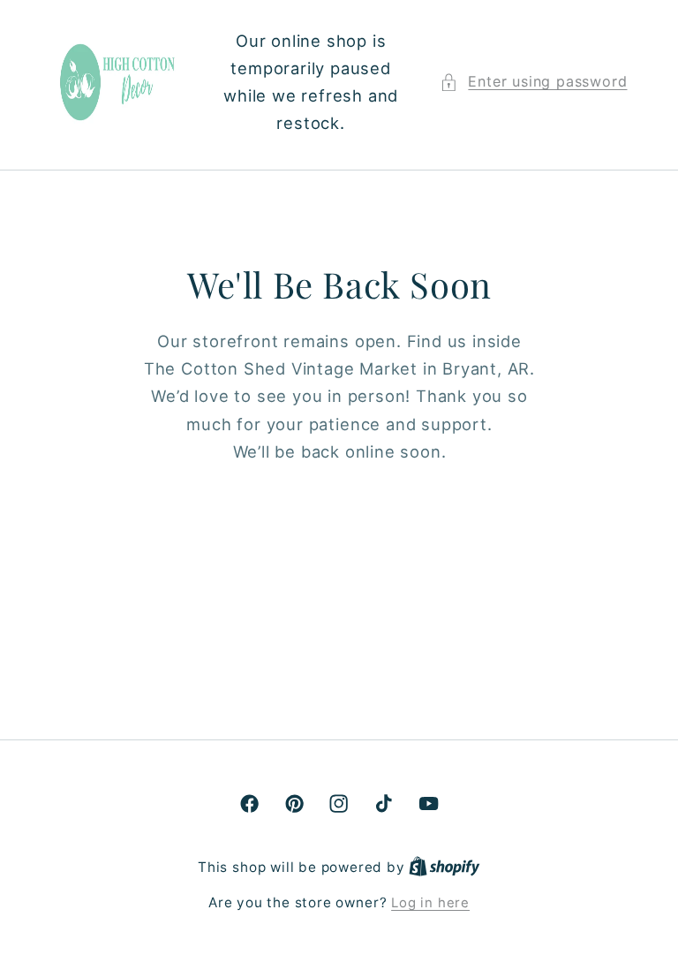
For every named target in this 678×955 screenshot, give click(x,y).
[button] (533, 82)
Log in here (430, 903)
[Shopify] (444, 867)
